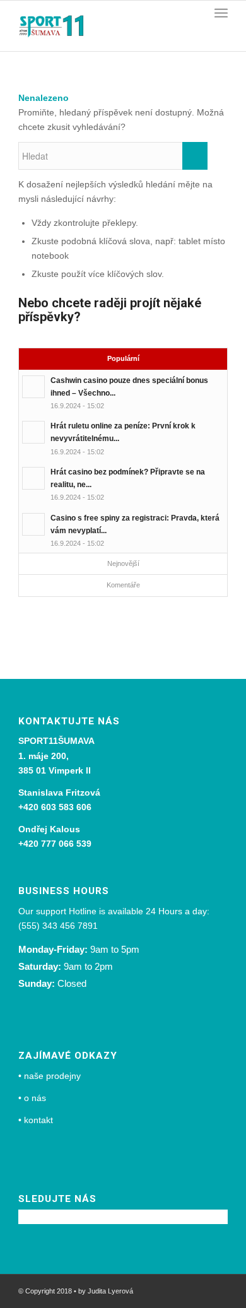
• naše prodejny (49, 1076)
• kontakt (35, 1120)
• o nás (32, 1098)
